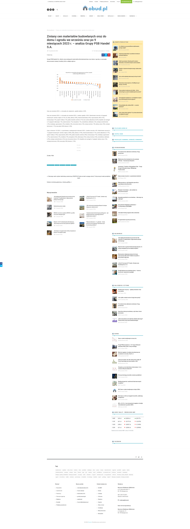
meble (67, 477)
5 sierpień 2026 (58, 234)
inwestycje (125, 472)
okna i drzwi (70, 470)
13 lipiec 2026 (123, 72)
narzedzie (119, 472)
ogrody (123, 470)
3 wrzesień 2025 (123, 399)
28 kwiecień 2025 (124, 340)
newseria (89, 474)
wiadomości (58, 470)
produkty (84, 470)
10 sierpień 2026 (92, 218)
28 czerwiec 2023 (124, 201)
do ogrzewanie (107, 474)
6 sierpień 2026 (91, 227)
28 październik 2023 (124, 186)
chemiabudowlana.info (82, 488)
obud (94, 472)
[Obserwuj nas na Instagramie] (53, 10)
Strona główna (50, 30)
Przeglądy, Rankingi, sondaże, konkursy (128, 139)
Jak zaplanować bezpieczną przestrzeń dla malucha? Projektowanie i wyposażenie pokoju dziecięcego (64, 198)
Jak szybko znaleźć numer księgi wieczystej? (129, 297)
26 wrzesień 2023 (124, 171)
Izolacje (100, 493)
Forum (118, 1)
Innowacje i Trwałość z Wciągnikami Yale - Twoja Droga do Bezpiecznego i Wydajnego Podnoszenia (130, 168)
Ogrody (100, 502)
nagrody (114, 470)
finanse (79, 472)
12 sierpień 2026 (59, 208)
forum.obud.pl (80, 490)
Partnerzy (58, 493)
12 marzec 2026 (123, 348)
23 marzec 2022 (123, 315)
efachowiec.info (81, 493)
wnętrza (90, 472)
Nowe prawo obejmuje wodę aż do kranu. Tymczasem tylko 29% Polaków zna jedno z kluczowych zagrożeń (129, 256)
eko (86, 472)
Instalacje (100, 508)
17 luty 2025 (122, 385)
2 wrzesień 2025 (123, 377)
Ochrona (100, 496)
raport (99, 477)
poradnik (119, 470)
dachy (128, 470)
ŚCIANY (100, 488)
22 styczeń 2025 (124, 94)
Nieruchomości (102, 510)
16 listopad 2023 (123, 214)
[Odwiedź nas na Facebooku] (48, 10)
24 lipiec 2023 (123, 178)
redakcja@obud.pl (138, 1)
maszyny (66, 472)
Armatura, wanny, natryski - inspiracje (125, 474)
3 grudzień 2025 (123, 370)
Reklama (91, 1)
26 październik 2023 (124, 162)
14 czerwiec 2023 (124, 299)
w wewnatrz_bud (106, 472)
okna (80, 470)
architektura (99, 472)
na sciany (80, 474)
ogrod (57, 477)
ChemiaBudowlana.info (126, 1)
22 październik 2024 (125, 86)
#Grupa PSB (73, 165)
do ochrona (62, 477)
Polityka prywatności (104, 1)
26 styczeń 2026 (124, 101)
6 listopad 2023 (123, 208)
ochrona (114, 474)
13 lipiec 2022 (123, 293)
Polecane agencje (120, 128)
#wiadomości (50, 165)
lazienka (95, 477)
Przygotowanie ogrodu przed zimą (126, 219)
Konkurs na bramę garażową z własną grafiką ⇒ (59, 182)
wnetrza (75, 470)
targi (83, 472)
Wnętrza (100, 499)
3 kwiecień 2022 (123, 322)
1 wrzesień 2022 (124, 108)
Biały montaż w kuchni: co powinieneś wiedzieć (129, 176)
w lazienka (83, 477)
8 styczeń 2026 (123, 407)
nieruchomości (107, 470)
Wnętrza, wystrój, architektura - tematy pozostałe (66, 474)
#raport (68, 165)
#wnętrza (62, 165)
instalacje (89, 470)
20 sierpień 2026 (92, 200)
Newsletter (112, 1)
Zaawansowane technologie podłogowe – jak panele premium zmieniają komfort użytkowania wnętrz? (97, 214)
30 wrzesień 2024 (124, 50)
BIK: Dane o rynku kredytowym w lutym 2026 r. (129, 389)
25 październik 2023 (124, 221)
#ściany (57, 165)
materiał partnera (59, 472)
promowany (77, 477)
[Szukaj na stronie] (57, 9)
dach (84, 474)
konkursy (114, 472)
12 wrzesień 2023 (124, 193)
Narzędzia (100, 513)
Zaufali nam (118, 134)
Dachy (99, 490)
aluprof (108, 477)
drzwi (75, 472)
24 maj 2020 (123, 57)
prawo (97, 470)
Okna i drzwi (101, 505)
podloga (104, 477)
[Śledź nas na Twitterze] (51, 10)
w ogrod (94, 474)
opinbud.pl (79, 499)
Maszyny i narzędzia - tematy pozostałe (120, 477)
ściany (101, 470)
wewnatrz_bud (100, 474)
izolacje (71, 472)
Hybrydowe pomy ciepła (59, 206)
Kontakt (96, 1)
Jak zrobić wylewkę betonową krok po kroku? (130, 76)
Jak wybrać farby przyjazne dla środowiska (128, 212)
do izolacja (89, 477)
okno (94, 470)
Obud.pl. (90, 522)
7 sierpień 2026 (58, 225)
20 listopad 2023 (123, 155)
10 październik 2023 (125, 64)
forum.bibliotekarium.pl (82, 502)
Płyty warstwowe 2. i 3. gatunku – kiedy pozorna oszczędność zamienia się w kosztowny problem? (95, 223)
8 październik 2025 (124, 355)
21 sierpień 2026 (59, 201)
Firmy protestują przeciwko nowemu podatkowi (129, 375)
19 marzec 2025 (124, 116)
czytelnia (64, 470)
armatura (72, 477)
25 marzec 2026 (123, 391)
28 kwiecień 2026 (124, 363)
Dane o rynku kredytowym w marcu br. (127, 338)
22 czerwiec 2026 (124, 78)
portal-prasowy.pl (81, 496)
